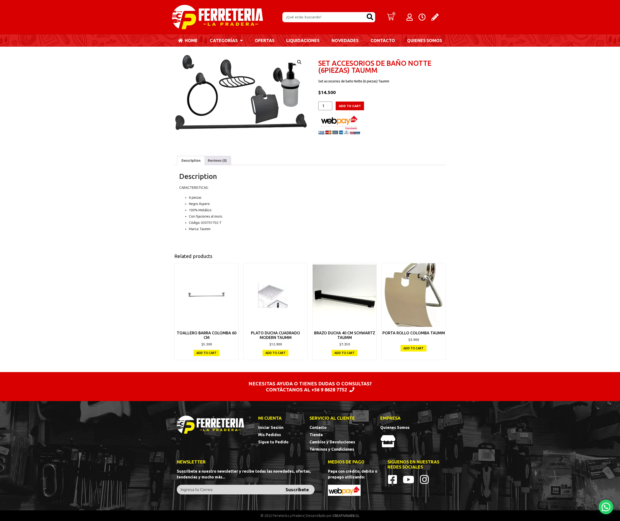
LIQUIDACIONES (302, 40)
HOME (190, 40)
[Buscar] (370, 17)
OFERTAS (264, 40)
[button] (606, 507)
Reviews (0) (217, 160)
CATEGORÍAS (224, 40)
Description (191, 160)
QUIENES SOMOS (424, 40)
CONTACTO (383, 40)
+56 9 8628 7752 (329, 389)
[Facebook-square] (393, 479)
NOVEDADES (345, 40)
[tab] (191, 160)
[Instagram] (424, 479)
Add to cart (350, 106)
